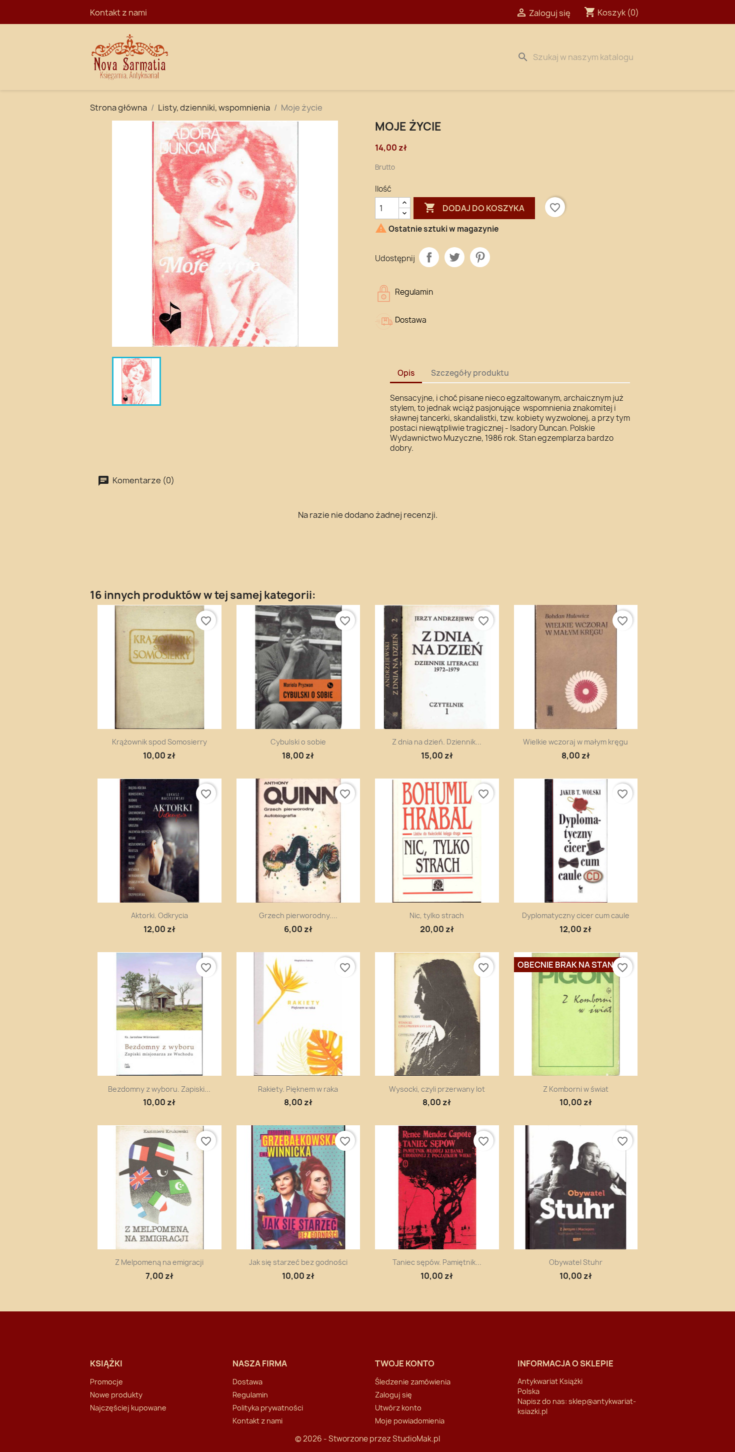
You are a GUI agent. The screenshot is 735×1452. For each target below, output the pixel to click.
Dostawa (300, 57)
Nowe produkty (116, 1394)
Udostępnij (429, 257)
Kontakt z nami (118, 12)
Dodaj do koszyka (474, 208)
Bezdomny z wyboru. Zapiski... (159, 1089)
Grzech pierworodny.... (298, 915)
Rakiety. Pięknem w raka (298, 1089)
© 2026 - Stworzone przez (343, 1438)
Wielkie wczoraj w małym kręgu (575, 742)
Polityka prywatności (267, 1407)
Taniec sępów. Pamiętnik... (437, 1262)
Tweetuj (454, 257)
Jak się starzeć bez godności (298, 1262)
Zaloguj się (393, 1394)
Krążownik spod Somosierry (159, 742)
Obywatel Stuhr (575, 1262)
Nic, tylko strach (437, 915)
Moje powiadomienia (409, 1420)
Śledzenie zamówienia (412, 1381)
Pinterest (480, 257)
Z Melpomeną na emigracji (159, 1262)
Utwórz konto (398, 1407)
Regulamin (250, 1394)
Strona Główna (233, 57)
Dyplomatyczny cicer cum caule (576, 915)
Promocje (106, 1381)
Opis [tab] (406, 373)
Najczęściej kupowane (128, 1407)
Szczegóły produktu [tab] (470, 373)
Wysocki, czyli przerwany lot (437, 1089)
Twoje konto (404, 1363)
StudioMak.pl (416, 1438)
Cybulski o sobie (298, 742)
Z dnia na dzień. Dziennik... (437, 742)
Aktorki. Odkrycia (159, 915)
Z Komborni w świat (575, 1089)
